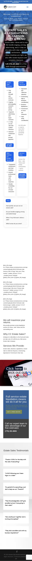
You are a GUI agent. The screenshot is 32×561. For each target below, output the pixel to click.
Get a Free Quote (13, 411)
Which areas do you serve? (14, 223)
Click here (14, 369)
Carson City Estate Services (16, 554)
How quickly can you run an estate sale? (14, 207)
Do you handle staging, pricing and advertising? (15, 213)
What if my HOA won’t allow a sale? (15, 218)
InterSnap (24, 556)
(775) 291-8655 (8, 1)
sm (16, 558)
